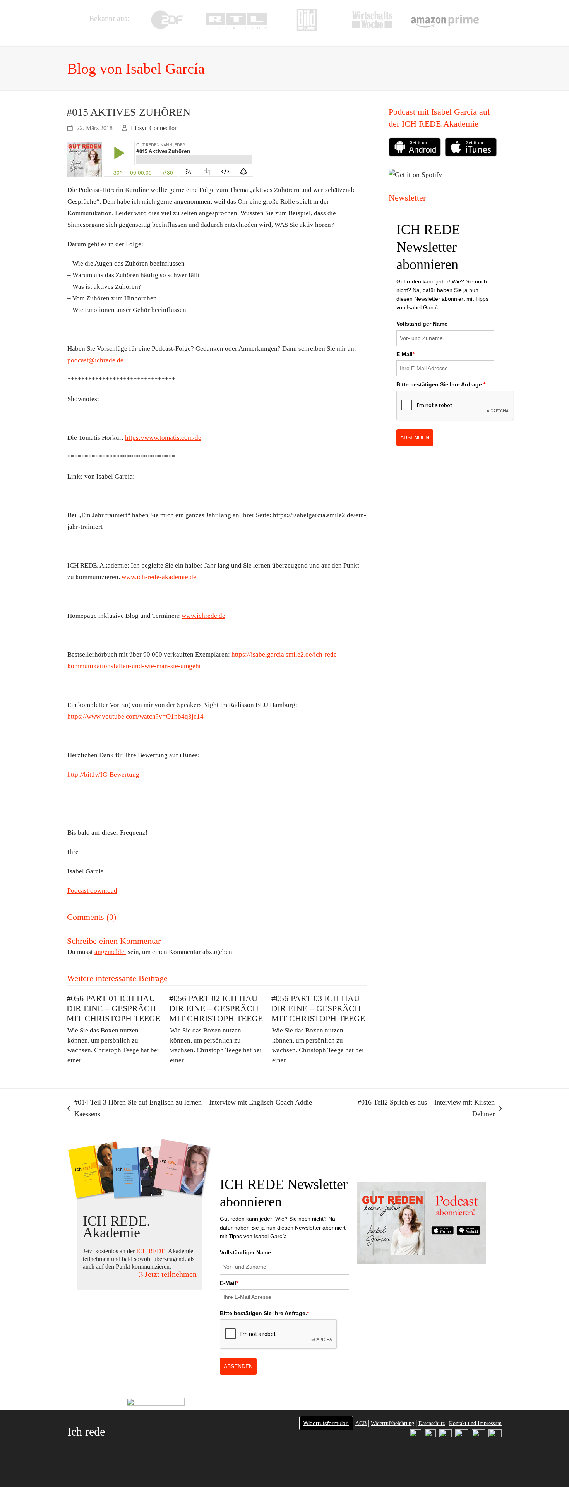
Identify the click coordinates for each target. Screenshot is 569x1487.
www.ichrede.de (203, 615)
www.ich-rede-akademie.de (159, 577)
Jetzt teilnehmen (171, 1274)
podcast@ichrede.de (95, 360)
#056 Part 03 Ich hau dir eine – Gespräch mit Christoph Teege (318, 1008)
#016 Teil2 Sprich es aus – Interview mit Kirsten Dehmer (417, 1109)
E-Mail (405, 354)
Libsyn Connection (154, 128)
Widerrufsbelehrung (392, 1423)
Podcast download (92, 890)
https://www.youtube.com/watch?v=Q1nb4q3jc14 (135, 716)
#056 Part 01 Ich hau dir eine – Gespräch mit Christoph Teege (113, 1008)
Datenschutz (431, 1423)
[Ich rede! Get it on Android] (417, 148)
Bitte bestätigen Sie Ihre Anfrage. (440, 384)
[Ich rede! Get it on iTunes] (471, 154)
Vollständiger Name (421, 324)
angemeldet (110, 951)
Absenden (414, 437)
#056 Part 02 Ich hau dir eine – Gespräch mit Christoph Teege (216, 1008)
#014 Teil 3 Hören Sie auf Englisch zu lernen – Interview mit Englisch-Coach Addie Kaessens (189, 1109)
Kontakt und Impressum (475, 1423)
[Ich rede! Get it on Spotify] (417, 168)
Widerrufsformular (326, 1423)
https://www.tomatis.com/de (163, 437)
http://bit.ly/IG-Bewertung (103, 774)
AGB (361, 1423)
